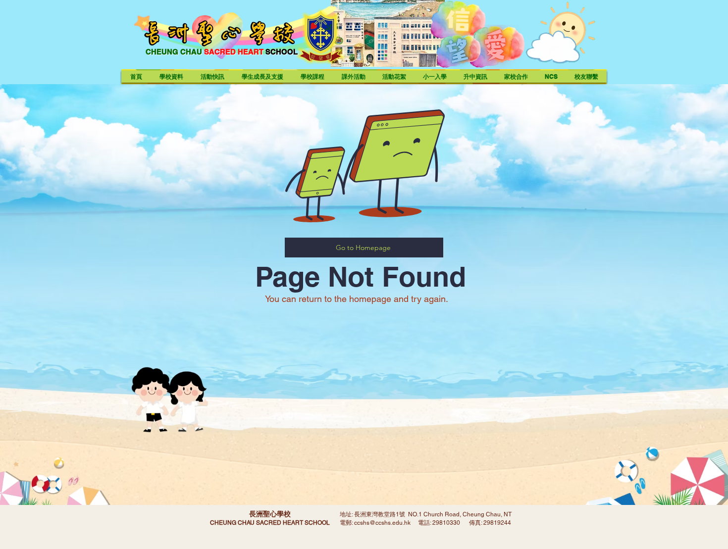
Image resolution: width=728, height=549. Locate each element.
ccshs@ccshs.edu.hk (382, 522)
